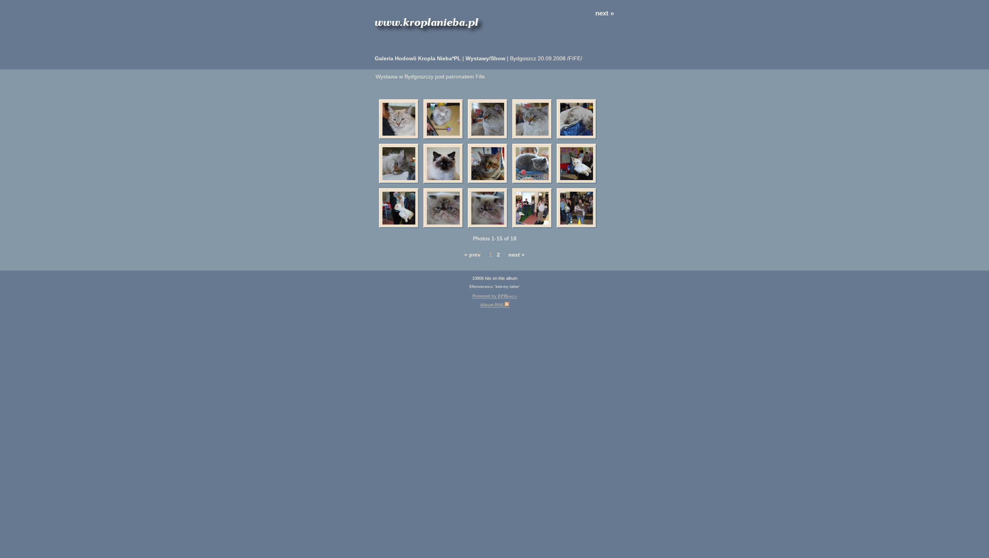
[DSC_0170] (443, 208)
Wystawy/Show (485, 58)
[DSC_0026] (443, 119)
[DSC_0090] (576, 164)
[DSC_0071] (576, 119)
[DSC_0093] (532, 164)
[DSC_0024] (399, 119)
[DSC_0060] (488, 119)
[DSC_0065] (399, 164)
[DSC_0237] (532, 208)
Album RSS (492, 305)
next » (604, 13)
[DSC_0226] (576, 208)
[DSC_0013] (488, 164)
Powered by (494, 296)
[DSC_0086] (399, 208)
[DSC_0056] (443, 164)
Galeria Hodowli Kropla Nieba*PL (418, 58)
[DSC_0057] (532, 119)
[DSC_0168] (488, 208)
